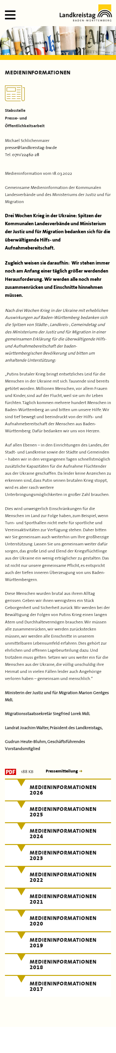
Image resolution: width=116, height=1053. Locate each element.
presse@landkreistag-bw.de (31, 147)
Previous (6, 43)
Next (109, 43)
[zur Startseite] (86, 19)
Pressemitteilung (62, 771)
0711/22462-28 (25, 154)
